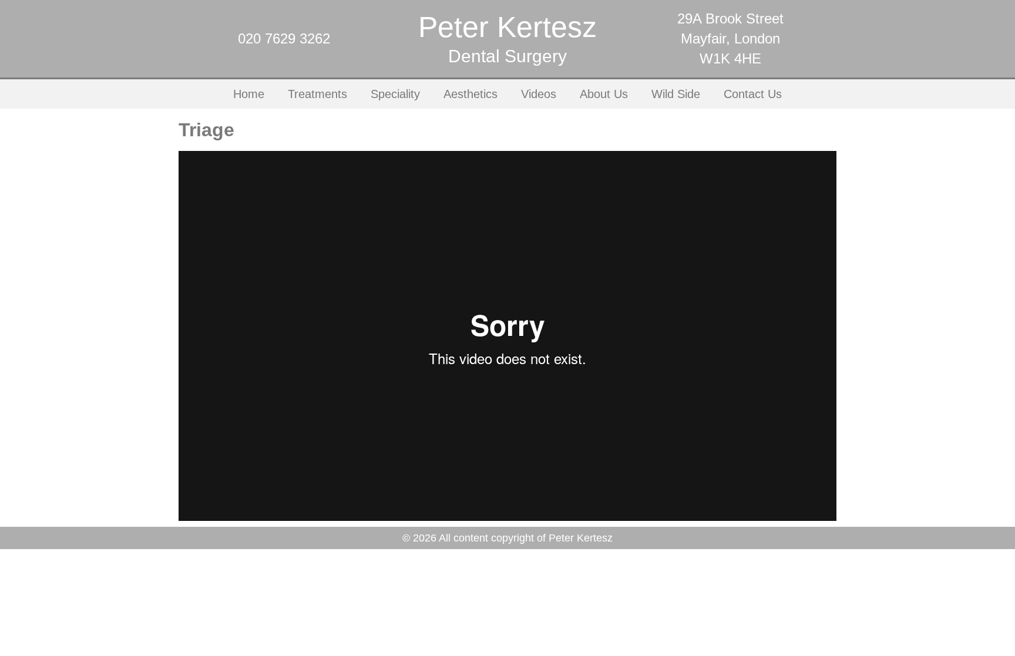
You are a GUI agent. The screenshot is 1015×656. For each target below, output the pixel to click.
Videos (538, 94)
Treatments (317, 94)
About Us (604, 94)
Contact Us (753, 94)
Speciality (395, 94)
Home (248, 94)
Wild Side (675, 94)
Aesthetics (470, 94)
